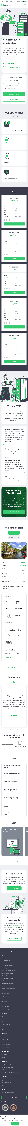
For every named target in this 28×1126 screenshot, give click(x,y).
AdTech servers (5, 1039)
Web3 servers (4, 1037)
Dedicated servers (5, 957)
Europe (25, 568)
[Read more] (12, 841)
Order (14, 224)
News (2, 1021)
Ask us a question (14, 99)
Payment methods (5, 1024)
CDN (2, 955)
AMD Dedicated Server (6, 963)
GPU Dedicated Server (6, 960)
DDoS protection (5, 993)
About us (3, 1019)
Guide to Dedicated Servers (7, 1064)
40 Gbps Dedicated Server (7, 983)
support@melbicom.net (16, 925)
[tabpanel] (14, 705)
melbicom (6, 1085)
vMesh (2, 996)
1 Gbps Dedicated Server (7, 973)
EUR (26, 1)
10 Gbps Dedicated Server (7, 981)
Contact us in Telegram (14, 938)
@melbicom (14, 927)
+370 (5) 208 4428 (7, 1080)
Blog (2, 1016)
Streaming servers (5, 1044)
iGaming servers (5, 1042)
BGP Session (4, 1004)
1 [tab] (10, 729)
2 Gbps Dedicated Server (7, 975)
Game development (5, 1047)
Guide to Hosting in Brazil (7, 1067)
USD (23, 1)
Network (3, 1057)
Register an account (14, 511)
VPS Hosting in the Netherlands (8, 988)
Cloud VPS (3, 986)
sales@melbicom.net (8, 1082)
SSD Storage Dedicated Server (8, 968)
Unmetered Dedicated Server (8, 970)
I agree (15, 1123)
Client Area (11, 1)
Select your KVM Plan (14, 94)
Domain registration (5, 1006)
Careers (3, 1029)
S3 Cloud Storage (5, 1009)
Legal (2, 1026)
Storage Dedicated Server (7, 965)
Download (8, 657)
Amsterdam (23, 562)
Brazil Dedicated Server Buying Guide (9, 1072)
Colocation (3, 998)
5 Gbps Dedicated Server (7, 978)
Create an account (14, 888)
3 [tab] (15, 729)
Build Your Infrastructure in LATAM (8, 1070)
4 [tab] (17, 729)
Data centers (4, 1001)
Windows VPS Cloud (5, 991)
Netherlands (23, 565)
